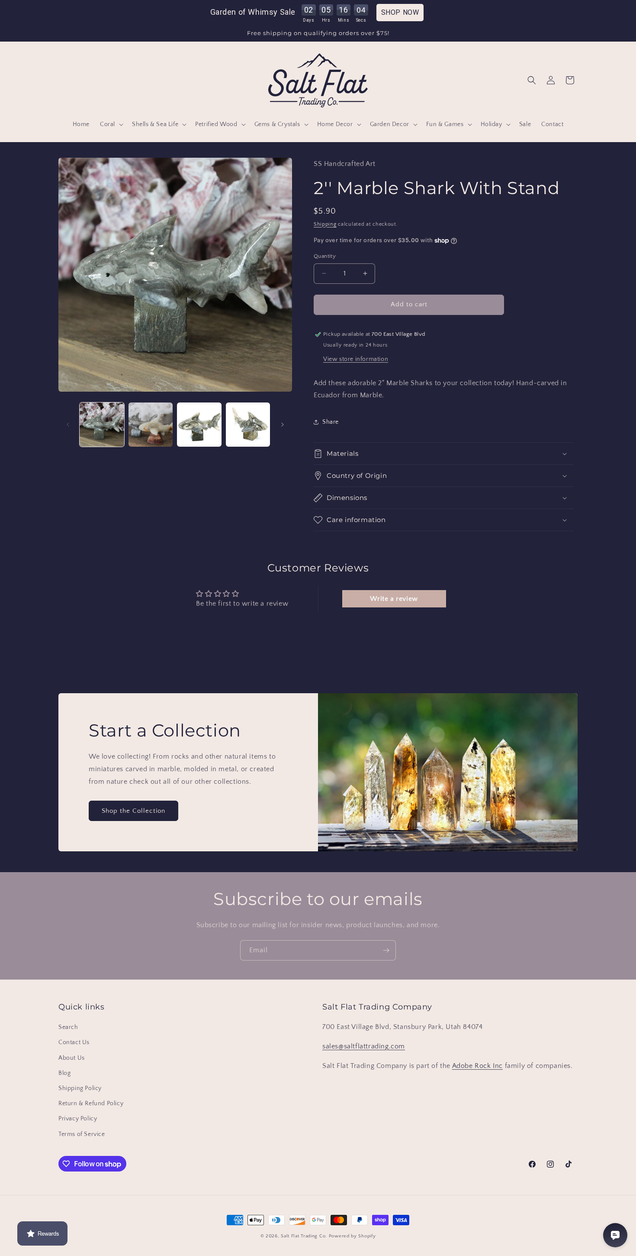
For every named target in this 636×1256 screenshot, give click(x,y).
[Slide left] (67, 424)
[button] (111, 124)
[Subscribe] (385, 950)
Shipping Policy (80, 1088)
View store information (355, 359)
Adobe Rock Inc (477, 1066)
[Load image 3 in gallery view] (199, 424)
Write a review (394, 599)
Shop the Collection (133, 811)
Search (68, 1027)
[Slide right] (282, 424)
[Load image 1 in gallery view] (102, 424)
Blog (64, 1073)
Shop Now (400, 12)
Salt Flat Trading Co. (304, 1236)
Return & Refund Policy (90, 1103)
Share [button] (330, 422)
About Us (71, 1058)
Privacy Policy (77, 1118)
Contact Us (74, 1042)
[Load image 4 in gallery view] (248, 424)
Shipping (325, 224)
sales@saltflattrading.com (363, 1046)
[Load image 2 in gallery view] (150, 424)
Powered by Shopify (352, 1236)
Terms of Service (81, 1134)
